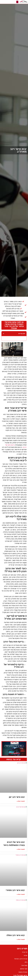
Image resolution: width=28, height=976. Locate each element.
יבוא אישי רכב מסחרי (15, 890)
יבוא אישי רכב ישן (17, 797)
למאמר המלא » (21, 801)
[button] (17, 2)
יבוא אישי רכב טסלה (15, 935)
